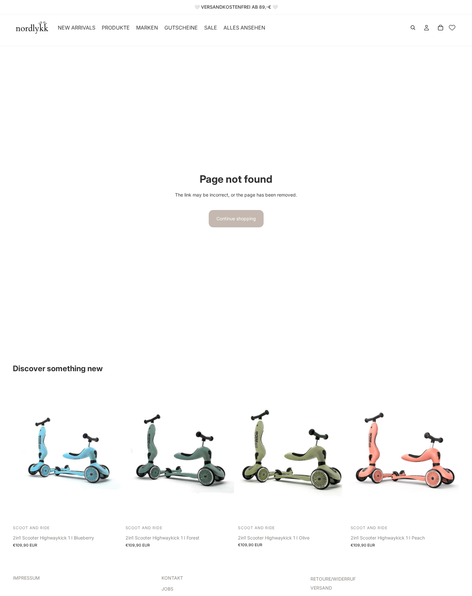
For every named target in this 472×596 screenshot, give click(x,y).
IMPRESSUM (26, 578)
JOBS (167, 589)
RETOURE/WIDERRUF (333, 579)
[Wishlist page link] (452, 27)
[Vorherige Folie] (22, 454)
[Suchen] (413, 28)
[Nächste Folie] (112, 454)
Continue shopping (236, 218)
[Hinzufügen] (112, 513)
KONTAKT (172, 578)
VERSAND (321, 588)
